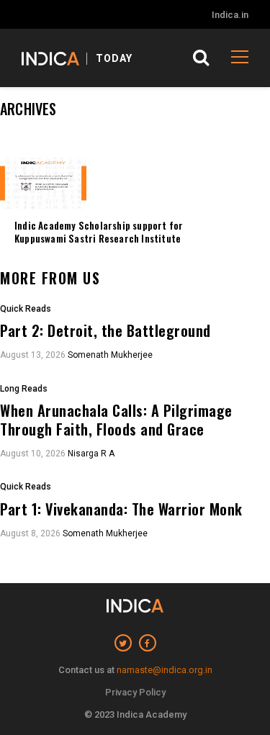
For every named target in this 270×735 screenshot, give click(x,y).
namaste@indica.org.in (164, 669)
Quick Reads (25, 309)
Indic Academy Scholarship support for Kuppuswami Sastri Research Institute (98, 232)
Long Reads (24, 389)
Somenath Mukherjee (110, 355)
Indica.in (230, 14)
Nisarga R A (91, 453)
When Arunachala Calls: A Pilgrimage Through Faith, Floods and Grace (116, 419)
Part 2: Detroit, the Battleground (105, 330)
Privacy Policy (135, 692)
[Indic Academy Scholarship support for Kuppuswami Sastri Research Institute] (43, 183)
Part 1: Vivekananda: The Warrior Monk (121, 509)
